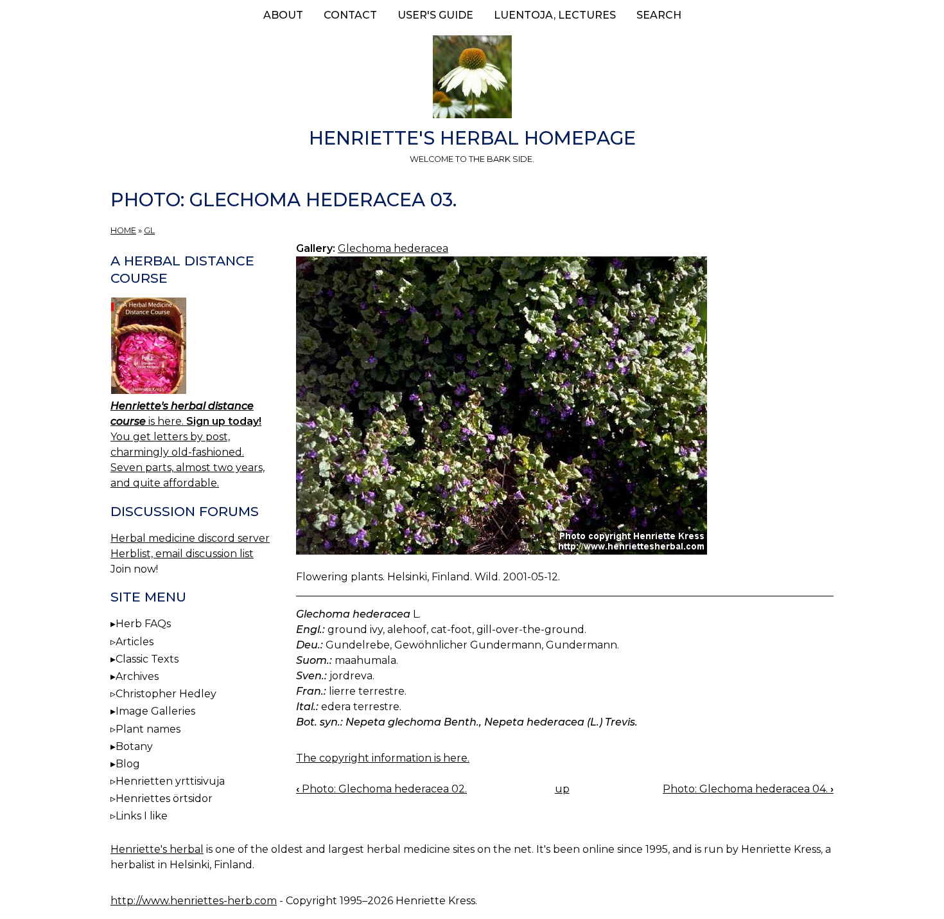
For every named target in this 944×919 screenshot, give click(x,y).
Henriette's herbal (157, 849)
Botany (134, 746)
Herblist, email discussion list (182, 554)
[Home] (472, 79)
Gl (149, 230)
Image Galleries (155, 711)
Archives (137, 676)
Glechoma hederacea (393, 248)
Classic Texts (147, 659)
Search (658, 15)
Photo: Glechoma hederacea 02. (381, 789)
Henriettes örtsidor (164, 798)
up (562, 789)
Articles (134, 642)
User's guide (435, 15)
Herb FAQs (143, 624)
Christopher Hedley (166, 694)
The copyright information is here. (382, 758)
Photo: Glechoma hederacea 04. (748, 789)
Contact (350, 15)
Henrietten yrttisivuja (170, 781)
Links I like (142, 816)
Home (123, 230)
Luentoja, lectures (555, 15)
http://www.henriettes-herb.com (193, 901)
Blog (128, 764)
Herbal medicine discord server (190, 538)
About (283, 15)
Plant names (148, 729)
